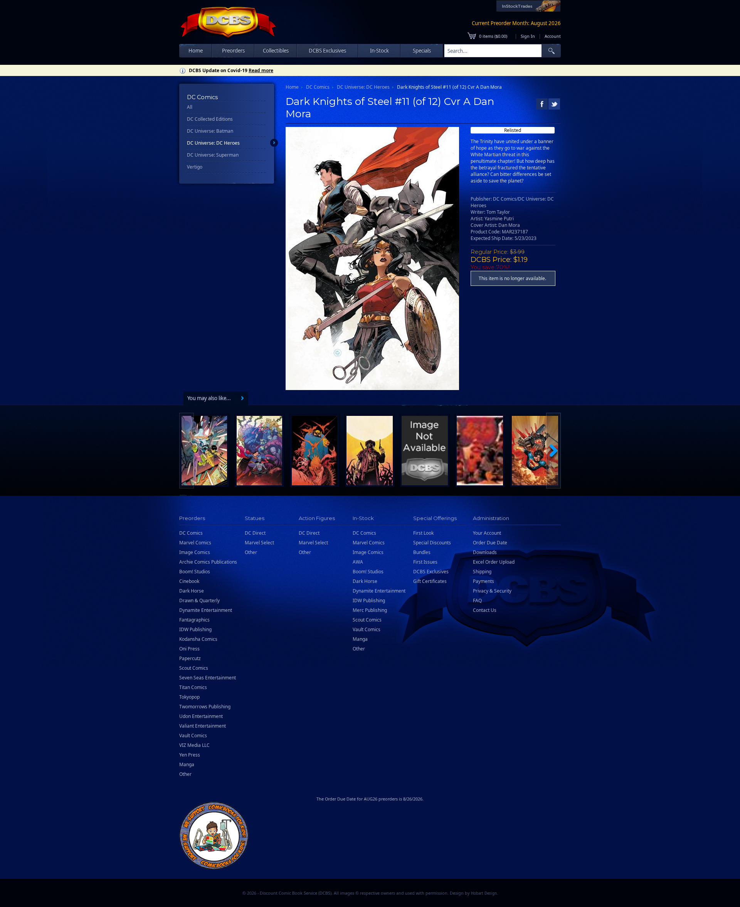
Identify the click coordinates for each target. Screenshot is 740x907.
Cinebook (189, 581)
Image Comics (194, 552)
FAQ (477, 600)
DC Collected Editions (210, 119)
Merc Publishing (370, 610)
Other (185, 774)
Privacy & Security (492, 591)
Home (195, 50)
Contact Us (484, 610)
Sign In (528, 36)
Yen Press (189, 755)
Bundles (422, 552)
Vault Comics (193, 735)
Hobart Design (484, 893)
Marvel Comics (195, 542)
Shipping (482, 571)
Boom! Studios (194, 571)
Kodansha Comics (198, 639)
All (189, 107)
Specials (422, 50)
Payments (483, 581)
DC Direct (255, 533)
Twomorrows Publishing (204, 706)
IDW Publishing (195, 629)
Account (553, 36)
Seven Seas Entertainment (207, 677)
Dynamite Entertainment (205, 610)
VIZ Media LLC (194, 745)
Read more (261, 70)
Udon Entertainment (201, 716)
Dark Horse (191, 591)
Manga (186, 764)
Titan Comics (193, 687)
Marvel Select (259, 542)
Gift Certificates (430, 581)
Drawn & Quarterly (199, 600)
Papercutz (190, 658)
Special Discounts (432, 542)
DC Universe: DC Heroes (213, 143)
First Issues (425, 562)
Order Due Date (490, 542)
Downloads (485, 552)
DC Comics (318, 87)
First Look (423, 533)
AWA (358, 562)
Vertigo (194, 167)
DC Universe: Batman (210, 131)
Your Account (487, 533)
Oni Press (189, 648)
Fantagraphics (194, 619)
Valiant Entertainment (202, 726)
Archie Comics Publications (208, 562)
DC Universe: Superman (213, 155)
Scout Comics (193, 668)
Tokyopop (189, 697)
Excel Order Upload (494, 562)
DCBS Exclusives (431, 571)
